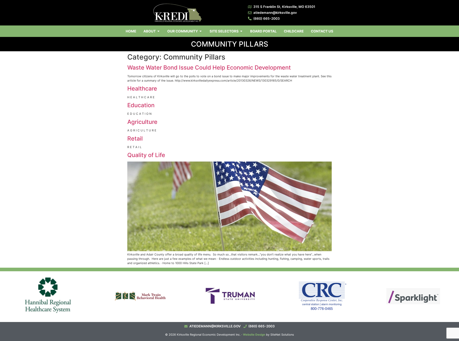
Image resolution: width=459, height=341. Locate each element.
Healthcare (142, 88)
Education (141, 105)
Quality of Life (146, 154)
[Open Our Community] (200, 31)
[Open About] (158, 31)
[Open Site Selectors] (241, 31)
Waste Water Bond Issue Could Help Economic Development (209, 67)
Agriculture (142, 121)
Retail (135, 138)
